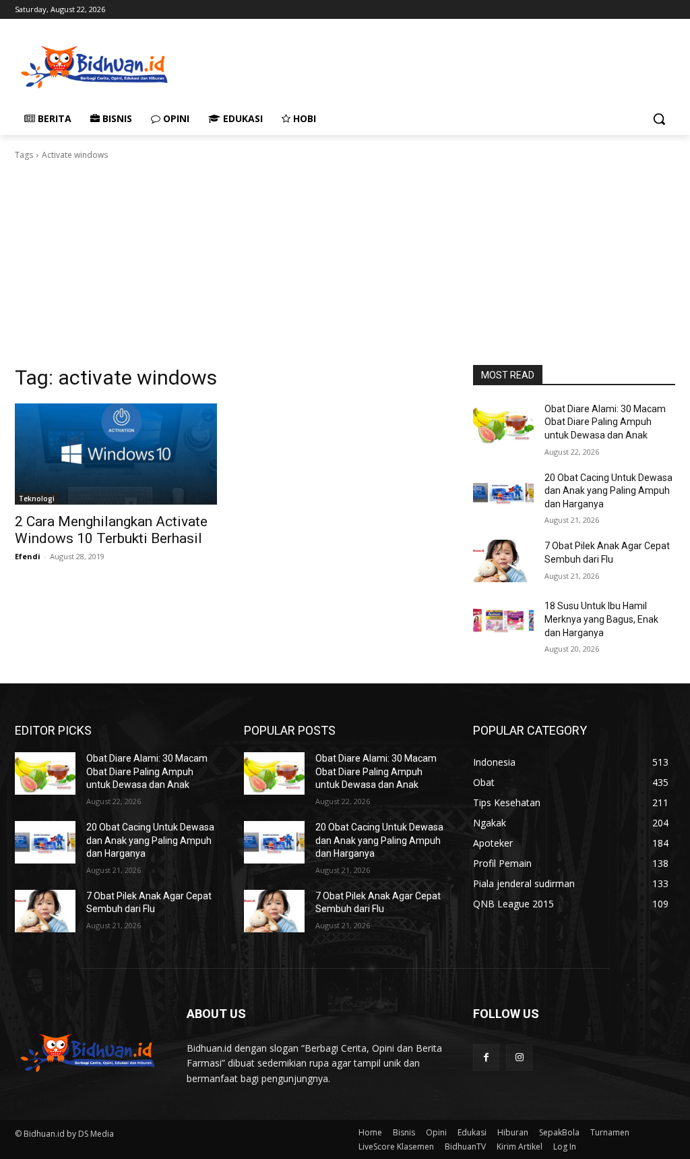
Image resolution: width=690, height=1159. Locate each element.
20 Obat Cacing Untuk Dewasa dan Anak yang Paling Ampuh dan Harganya (608, 490)
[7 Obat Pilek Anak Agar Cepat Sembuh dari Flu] (503, 561)
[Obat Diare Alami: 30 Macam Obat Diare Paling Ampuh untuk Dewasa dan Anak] (503, 424)
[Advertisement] (331, 65)
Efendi (27, 556)
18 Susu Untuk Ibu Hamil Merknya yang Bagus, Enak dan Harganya (601, 619)
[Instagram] (519, 1057)
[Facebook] (486, 1057)
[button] (659, 119)
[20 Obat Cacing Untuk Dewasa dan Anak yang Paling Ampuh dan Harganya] (503, 493)
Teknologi (37, 498)
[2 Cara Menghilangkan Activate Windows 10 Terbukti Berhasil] (116, 454)
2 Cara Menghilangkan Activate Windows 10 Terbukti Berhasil (111, 529)
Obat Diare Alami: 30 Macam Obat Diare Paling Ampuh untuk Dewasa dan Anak (605, 422)
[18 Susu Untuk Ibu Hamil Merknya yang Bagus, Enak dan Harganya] (503, 621)
